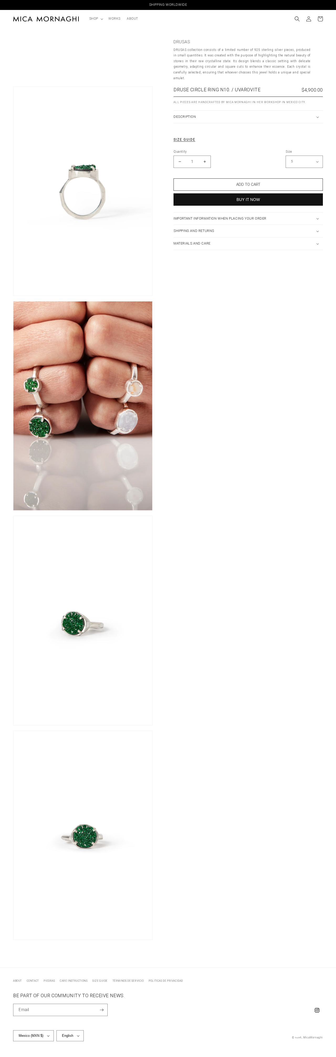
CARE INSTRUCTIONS (73, 980)
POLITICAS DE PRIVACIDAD (166, 980)
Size (289, 151)
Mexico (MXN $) (31, 1036)
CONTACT (33, 980)
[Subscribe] (101, 1010)
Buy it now (248, 199)
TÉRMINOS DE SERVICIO (128, 980)
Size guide (184, 139)
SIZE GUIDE (100, 980)
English (67, 1036)
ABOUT (17, 980)
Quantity (180, 151)
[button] (95, 19)
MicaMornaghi (313, 1037)
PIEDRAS (49, 980)
